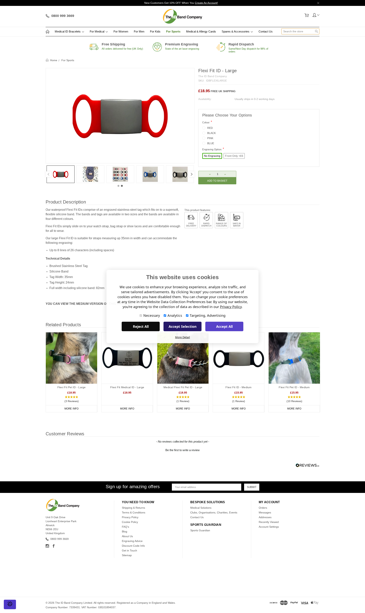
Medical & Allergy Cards (201, 31)
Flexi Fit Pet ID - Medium (294, 387)
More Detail (182, 337)
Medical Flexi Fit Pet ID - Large (182, 387)
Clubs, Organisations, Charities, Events (213, 512)
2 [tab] (122, 186)
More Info (71, 408)
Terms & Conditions (133, 512)
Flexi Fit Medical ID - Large (127, 387)
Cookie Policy (130, 522)
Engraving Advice (132, 541)
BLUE (210, 143)
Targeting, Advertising (207, 315)
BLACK (211, 133)
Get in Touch (129, 550)
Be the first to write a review (182, 450)
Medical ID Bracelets (68, 31)
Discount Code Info (133, 545)
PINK (210, 138)
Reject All (141, 326)
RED (210, 127)
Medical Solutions (200, 507)
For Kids (155, 31)
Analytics (174, 315)
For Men (139, 31)
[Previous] (48, 174)
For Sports (173, 31)
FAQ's (125, 526)
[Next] (191, 174)
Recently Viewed (269, 522)
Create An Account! (206, 2)
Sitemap (127, 555)
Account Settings (269, 526)
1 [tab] (118, 186)
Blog (124, 531)
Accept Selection (183, 326)
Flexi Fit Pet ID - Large (71, 387)
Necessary (151, 315)
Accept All (224, 326)
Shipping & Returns (133, 507)
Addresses (265, 517)
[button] (71, 399)
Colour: (207, 122)
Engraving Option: (213, 149)
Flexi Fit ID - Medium (238, 387)
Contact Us (266, 31)
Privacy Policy (130, 517)
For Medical (97, 31)
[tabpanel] (60, 174)
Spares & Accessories (236, 31)
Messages (265, 512)
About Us (127, 536)
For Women (120, 31)
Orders (263, 507)
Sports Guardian (200, 530)
